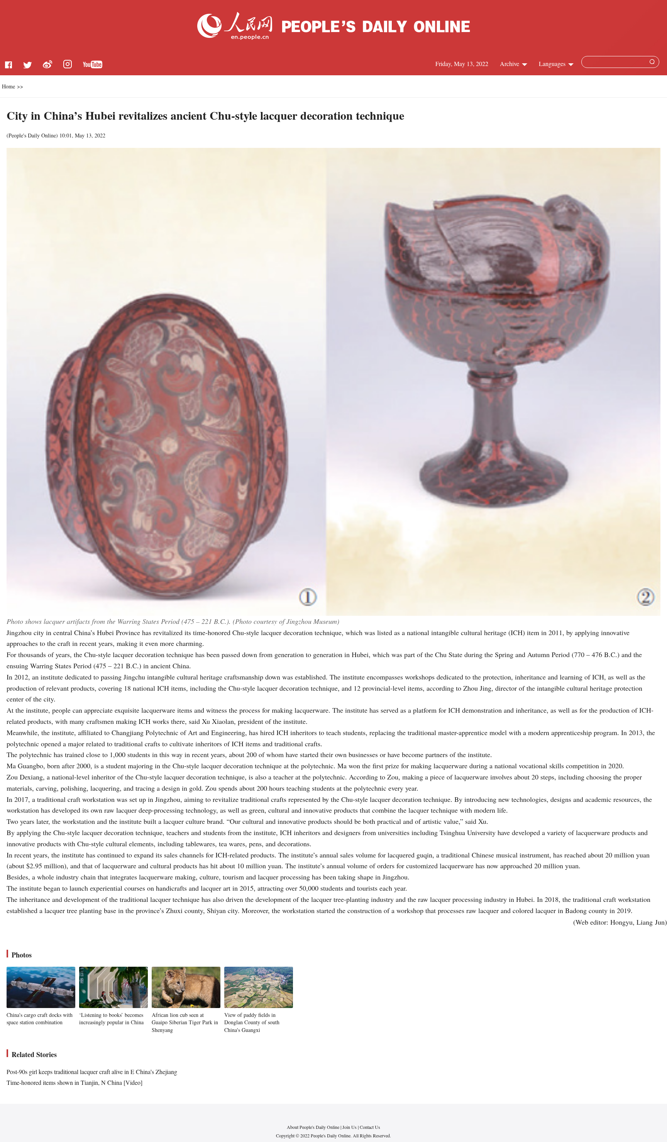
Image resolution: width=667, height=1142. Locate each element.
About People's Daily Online (313, 1127)
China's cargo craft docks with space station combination (40, 1018)
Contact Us (370, 1127)
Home (8, 86)
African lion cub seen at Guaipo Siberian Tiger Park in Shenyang (185, 1022)
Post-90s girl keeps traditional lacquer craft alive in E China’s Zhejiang (92, 1071)
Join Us (350, 1127)
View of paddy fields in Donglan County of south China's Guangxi (251, 1022)
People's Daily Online (32, 135)
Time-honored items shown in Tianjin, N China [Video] (74, 1082)
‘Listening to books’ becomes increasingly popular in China (111, 1018)
